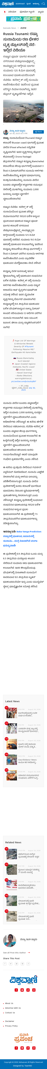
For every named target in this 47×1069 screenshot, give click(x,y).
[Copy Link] (28, 963)
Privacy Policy (11, 1026)
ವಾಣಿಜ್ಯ (40, 3)
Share (39, 131)
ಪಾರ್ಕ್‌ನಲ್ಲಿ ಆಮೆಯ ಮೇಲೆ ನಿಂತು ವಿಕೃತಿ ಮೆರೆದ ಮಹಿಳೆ (27, 745)
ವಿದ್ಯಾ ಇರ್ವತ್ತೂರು (17, 131)
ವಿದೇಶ (23, 28)
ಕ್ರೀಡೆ (25, 3)
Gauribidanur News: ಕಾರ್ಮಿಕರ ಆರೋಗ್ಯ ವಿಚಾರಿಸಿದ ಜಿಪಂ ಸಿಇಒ (28, 761)
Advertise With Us (13, 1008)
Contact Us (10, 1013)
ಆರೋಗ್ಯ (33, 3)
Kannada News (9, 28)
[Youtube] (22, 990)
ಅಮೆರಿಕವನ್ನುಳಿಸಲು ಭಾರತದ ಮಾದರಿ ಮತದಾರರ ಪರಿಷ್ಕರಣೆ (27, 886)
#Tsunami (29, 347)
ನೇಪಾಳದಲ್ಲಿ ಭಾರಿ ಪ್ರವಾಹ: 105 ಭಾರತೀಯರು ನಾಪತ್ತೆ (27, 918)
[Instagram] (33, 990)
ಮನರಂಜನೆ (16, 3)
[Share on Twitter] (10, 963)
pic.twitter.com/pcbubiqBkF (23, 381)
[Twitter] (28, 990)
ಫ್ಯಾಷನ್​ (41, 12)
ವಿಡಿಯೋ (12, 12)
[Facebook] (16, 990)
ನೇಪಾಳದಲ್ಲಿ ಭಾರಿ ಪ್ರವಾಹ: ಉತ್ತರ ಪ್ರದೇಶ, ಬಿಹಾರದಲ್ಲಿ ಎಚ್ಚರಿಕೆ (28, 902)
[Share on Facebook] (4, 963)
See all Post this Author (14, 953)
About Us (9, 1003)
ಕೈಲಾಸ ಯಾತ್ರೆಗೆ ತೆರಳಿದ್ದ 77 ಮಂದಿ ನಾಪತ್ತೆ (28, 871)
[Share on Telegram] (22, 963)
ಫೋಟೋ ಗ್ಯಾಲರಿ (27, 12)
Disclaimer (9, 1021)
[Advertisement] (23, 616)
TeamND (28, 1066)
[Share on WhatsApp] (16, 963)
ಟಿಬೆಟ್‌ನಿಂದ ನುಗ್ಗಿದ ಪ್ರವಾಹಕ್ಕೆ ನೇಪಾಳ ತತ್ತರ (28, 855)
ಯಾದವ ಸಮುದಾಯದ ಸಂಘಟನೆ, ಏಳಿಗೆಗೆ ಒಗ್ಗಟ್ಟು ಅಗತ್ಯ (29, 776)
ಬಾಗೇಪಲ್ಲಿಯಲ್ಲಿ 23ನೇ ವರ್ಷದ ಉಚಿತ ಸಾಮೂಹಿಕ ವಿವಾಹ (27, 714)
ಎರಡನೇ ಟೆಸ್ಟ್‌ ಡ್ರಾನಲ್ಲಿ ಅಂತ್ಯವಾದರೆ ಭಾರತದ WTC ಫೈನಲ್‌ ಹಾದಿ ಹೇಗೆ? (29, 730)
